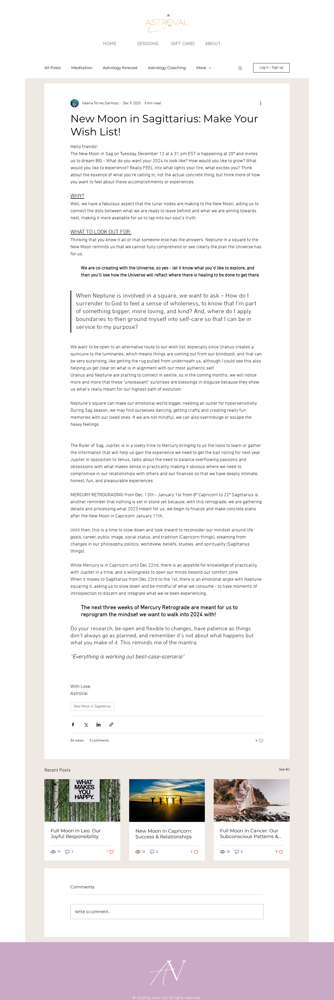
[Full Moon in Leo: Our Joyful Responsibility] (82, 800)
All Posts (52, 67)
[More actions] (260, 103)
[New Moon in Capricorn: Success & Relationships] (167, 800)
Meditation (81, 67)
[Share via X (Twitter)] (85, 724)
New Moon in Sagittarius (92, 706)
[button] (240, 68)
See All (284, 769)
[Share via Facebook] (72, 724)
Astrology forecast (120, 67)
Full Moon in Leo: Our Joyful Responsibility (76, 833)
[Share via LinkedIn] (98, 724)
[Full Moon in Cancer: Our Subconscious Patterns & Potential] (252, 800)
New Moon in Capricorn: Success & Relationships (163, 834)
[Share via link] (111, 724)
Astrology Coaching (167, 67)
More (201, 67)
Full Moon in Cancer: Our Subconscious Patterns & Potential (249, 833)
